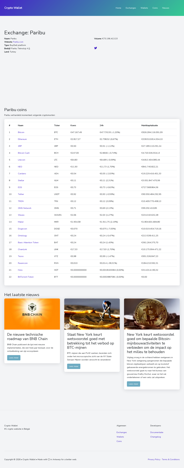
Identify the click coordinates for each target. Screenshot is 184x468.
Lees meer (14, 357)
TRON (21, 201)
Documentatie (156, 432)
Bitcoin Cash (24, 152)
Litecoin (21, 159)
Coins (155, 7)
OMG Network (24, 208)
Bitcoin (21, 132)
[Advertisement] (92, 80)
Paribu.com (18, 41)
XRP (20, 146)
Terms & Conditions (171, 459)
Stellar (21, 180)
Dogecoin (22, 228)
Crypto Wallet (13, 8)
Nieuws (165, 7)
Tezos (21, 256)
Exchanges (131, 7)
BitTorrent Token (26, 276)
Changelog (155, 436)
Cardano (22, 173)
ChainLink (22, 249)
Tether (21, 194)
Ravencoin (23, 263)
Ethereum (22, 139)
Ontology (22, 235)
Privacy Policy (154, 459)
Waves (21, 215)
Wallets (144, 7)
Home (118, 7)
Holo (20, 270)
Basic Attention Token (28, 242)
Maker (21, 221)
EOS (20, 187)
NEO (20, 166)
